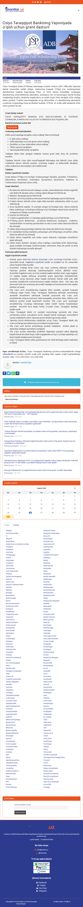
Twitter (42, 885)
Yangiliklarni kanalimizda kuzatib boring (43, 382)
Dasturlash (9, 473)
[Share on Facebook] (4, 373)
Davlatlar (16, 525)
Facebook (42, 882)
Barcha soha (10, 416)
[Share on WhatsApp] (13, 373)
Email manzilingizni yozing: (22, 804)
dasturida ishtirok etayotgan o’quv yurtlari (41, 259)
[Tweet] (9, 373)
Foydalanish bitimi (47, 839)
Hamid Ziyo (25, 362)
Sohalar (6, 525)
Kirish (48, 2)
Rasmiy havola (12, 127)
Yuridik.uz (67, 901)
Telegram (42, 891)
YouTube (43, 888)
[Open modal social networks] (17, 373)
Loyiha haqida (34, 839)
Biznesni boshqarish (12, 446)
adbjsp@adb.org (10, 354)
